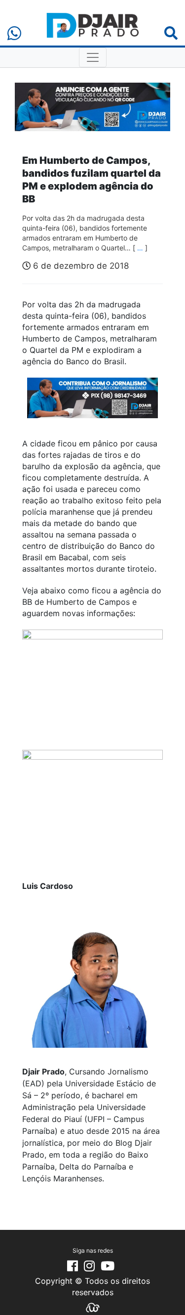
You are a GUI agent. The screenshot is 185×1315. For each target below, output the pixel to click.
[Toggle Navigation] (93, 57)
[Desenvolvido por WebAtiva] (92, 1307)
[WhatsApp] (14, 33)
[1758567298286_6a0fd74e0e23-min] (92, 405)
